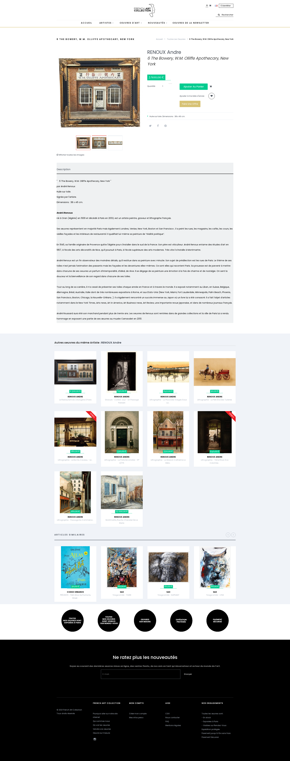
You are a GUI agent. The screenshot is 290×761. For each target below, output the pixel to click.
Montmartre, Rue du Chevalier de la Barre (122, 521)
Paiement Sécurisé (210, 737)
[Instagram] (95, 739)
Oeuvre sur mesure (101, 733)
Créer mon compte (138, 713)
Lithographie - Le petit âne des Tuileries (214, 399)
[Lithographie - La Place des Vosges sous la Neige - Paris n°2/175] (168, 371)
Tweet (150, 126)
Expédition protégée (211, 729)
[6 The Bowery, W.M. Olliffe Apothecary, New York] (83, 143)
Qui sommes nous (101, 721)
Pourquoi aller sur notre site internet (105, 715)
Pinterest (165, 126)
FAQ (167, 721)
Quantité (151, 86)
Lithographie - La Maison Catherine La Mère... (168, 461)
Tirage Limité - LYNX (215, 595)
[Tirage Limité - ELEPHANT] (168, 567)
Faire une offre (190, 103)
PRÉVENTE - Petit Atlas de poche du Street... (75, 596)
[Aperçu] (97, 366)
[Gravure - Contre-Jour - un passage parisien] (122, 371)
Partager (158, 126)
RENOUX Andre (164, 52)
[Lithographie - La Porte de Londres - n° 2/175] (122, 432)
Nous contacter (172, 717)
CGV (167, 713)
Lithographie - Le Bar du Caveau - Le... (75, 460)
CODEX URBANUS (75, 592)
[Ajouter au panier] (97, 358)
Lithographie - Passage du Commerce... (75, 520)
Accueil (159, 39)
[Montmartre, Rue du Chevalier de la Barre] (122, 492)
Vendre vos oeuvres (102, 729)
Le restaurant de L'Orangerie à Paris (75, 399)
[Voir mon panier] (210, 5)
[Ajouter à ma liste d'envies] (97, 373)
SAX (122, 592)
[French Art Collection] (145, 10)
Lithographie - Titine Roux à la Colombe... (214, 461)
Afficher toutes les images (71, 154)
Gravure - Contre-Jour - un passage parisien (122, 401)
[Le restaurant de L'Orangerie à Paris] (75, 371)
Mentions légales (173, 725)
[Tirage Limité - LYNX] (215, 567)
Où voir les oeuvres (101, 725)
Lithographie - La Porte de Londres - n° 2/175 (121, 461)
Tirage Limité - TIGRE (122, 595)
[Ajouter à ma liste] (211, 96)
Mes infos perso (136, 717)
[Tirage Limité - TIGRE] (122, 567)
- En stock (206, 717)
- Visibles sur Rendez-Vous (214, 725)
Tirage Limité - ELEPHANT (168, 595)
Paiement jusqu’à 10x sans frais (216, 733)
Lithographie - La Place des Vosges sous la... (168, 401)
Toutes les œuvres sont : (213, 713)
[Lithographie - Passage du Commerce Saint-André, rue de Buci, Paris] (75, 492)
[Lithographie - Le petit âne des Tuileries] (215, 371)
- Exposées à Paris (210, 721)
